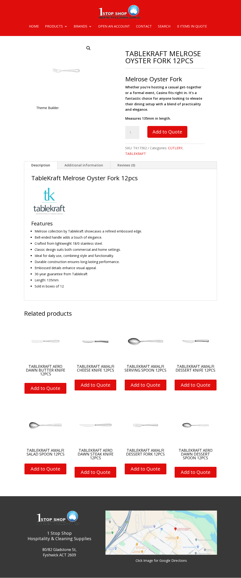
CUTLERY (175, 148)
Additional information (83, 165)
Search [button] (164, 26)
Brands (80, 26)
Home (34, 26)
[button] (88, 48)
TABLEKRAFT (135, 153)
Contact (144, 26)
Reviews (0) (126, 165)
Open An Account (114, 26)
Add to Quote (167, 132)
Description (40, 165)
